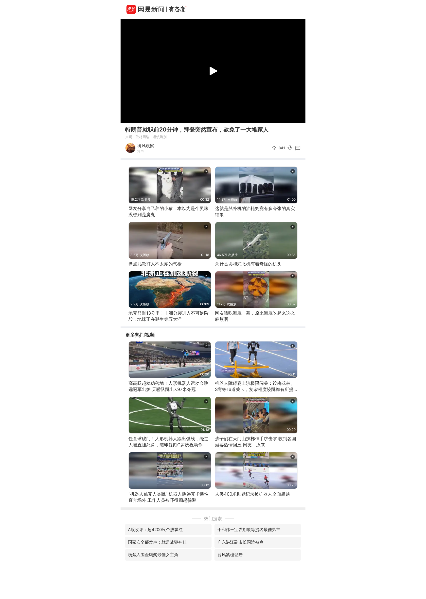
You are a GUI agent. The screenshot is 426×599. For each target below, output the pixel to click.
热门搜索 (213, 518)
